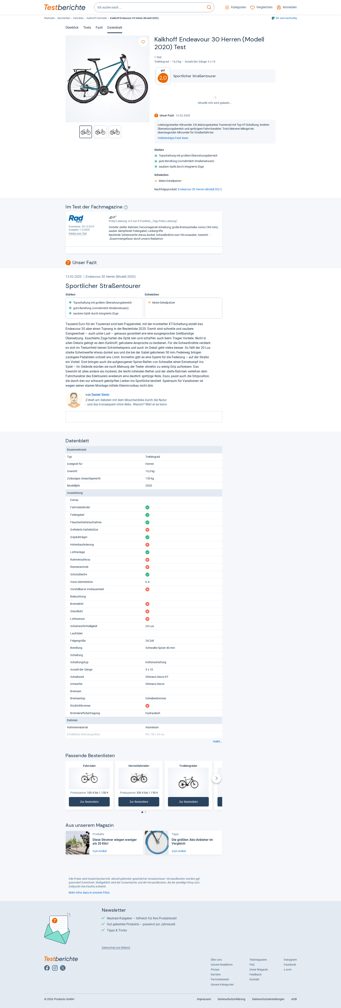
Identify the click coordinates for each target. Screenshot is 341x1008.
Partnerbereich (220, 979)
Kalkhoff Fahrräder (97, 18)
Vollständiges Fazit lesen (173, 138)
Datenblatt (114, 27)
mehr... (217, 741)
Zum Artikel (100, 851)
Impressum (204, 999)
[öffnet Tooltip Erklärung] (126, 207)
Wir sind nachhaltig (286, 18)
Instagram (290, 959)
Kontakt (254, 979)
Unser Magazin (258, 969)
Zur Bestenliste (91, 802)
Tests (87, 27)
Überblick (72, 27)
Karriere (216, 974)
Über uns (216, 959)
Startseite (49, 18)
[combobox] (149, 7)
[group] (100, 132)
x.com (287, 969)
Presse (215, 969)
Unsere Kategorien (222, 984)
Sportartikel (63, 18)
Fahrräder (78, 18)
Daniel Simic (100, 395)
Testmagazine (258, 959)
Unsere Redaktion (222, 964)
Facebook (290, 964)
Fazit (99, 27)
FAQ (252, 964)
